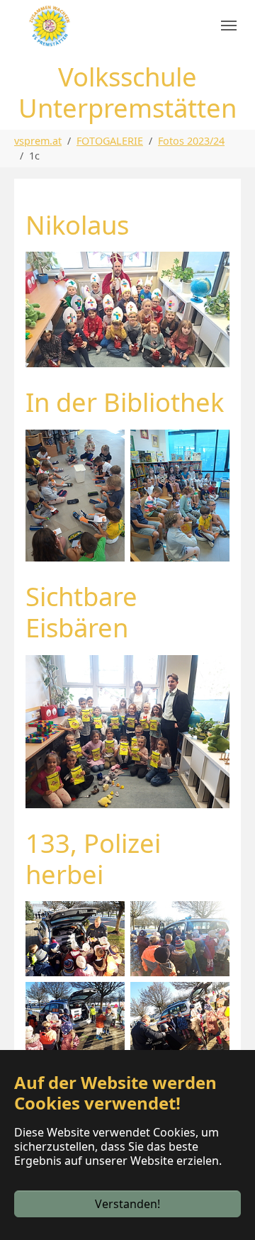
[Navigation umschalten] (229, 25)
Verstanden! (127, 1204)
